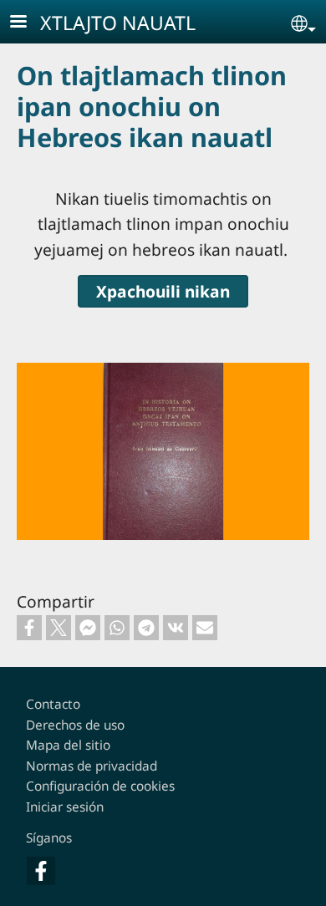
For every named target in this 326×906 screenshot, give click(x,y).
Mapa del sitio (68, 745)
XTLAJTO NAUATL (118, 22)
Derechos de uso (75, 725)
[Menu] (28, 23)
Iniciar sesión (65, 807)
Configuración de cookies (100, 786)
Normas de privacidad (91, 766)
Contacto (53, 704)
